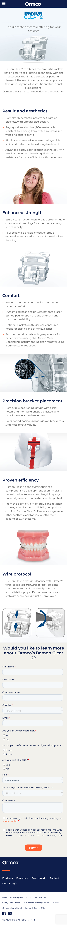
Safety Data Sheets (11, 902)
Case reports (39, 878)
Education (22, 878)
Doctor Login (9, 883)
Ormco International (12, 908)
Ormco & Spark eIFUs (35, 908)
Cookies (55, 902)
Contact (54, 878)
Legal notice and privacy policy (16, 897)
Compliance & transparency (36, 902)
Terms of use (40, 897)
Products (7, 878)
